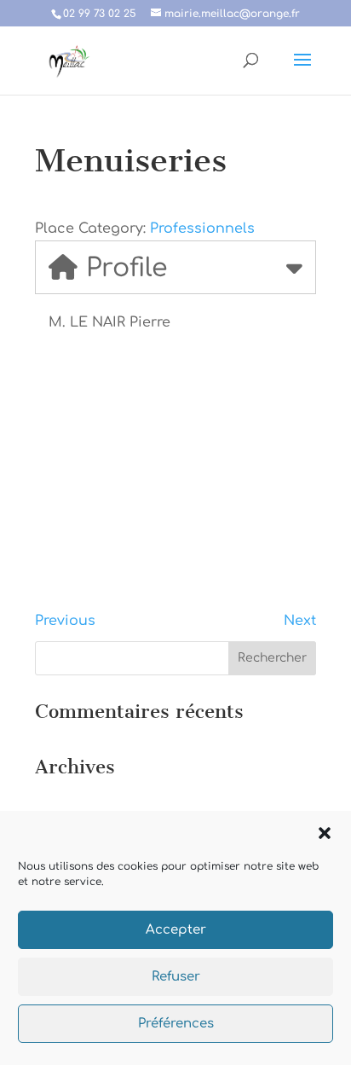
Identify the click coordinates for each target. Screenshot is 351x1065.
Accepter (176, 930)
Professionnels (202, 228)
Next (300, 620)
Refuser (176, 976)
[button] (324, 833)
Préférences (176, 1023)
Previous (65, 620)
